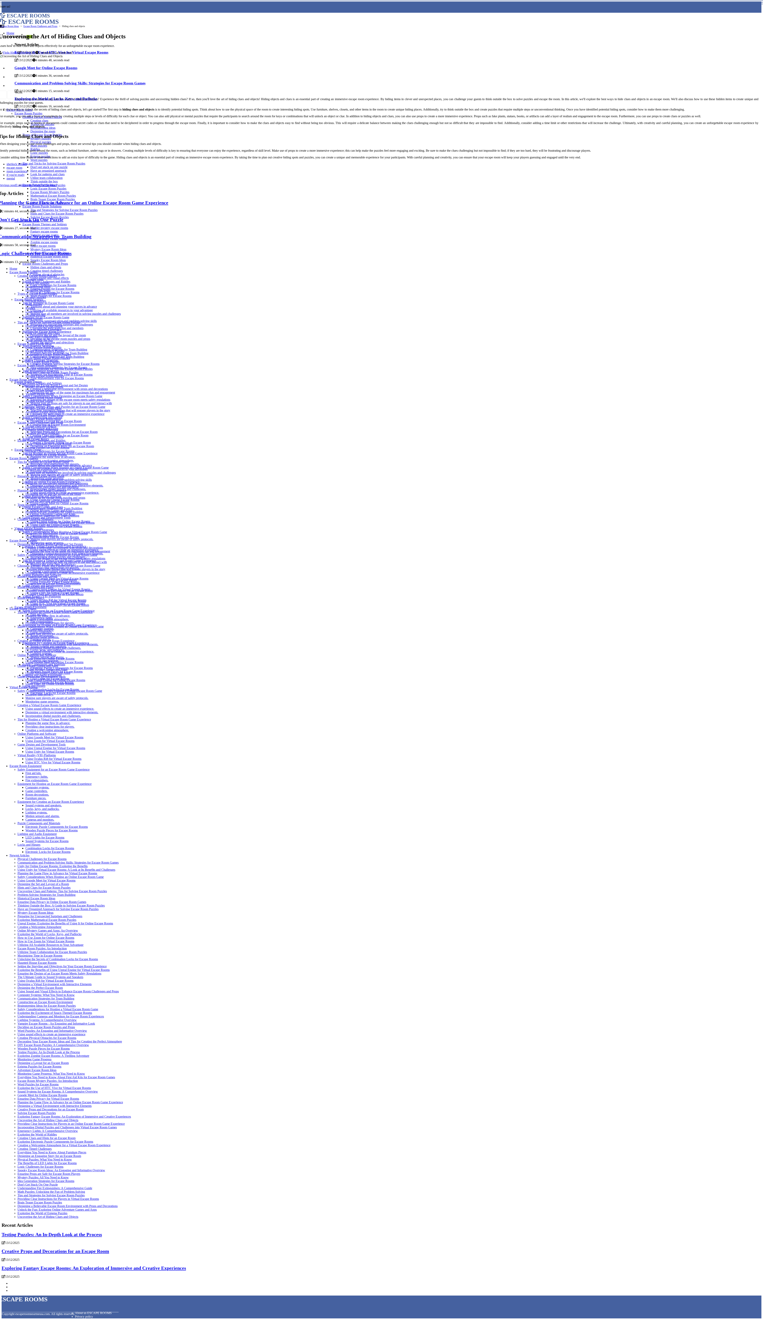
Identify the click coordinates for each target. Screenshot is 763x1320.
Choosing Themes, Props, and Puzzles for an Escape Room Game (63, 406)
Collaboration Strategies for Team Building (52, 515)
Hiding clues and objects (45, 267)
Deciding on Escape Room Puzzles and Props (46, 1027)
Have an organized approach (43, 329)
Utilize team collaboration (41, 336)
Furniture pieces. (35, 798)
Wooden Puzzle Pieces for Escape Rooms (51, 830)
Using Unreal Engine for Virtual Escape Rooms (55, 748)
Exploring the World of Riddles (37, 1134)
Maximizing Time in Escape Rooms (39, 955)
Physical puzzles (35, 301)
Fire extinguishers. (36, 780)
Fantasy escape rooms (39, 390)
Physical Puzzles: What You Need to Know (44, 1159)
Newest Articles (19, 855)
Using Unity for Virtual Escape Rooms (49, 751)
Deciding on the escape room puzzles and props (60, 338)
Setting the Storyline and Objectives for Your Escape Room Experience (62, 966)
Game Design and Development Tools (41, 676)
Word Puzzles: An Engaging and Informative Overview (52, 1030)
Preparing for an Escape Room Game (45, 317)
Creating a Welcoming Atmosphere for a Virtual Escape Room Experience (63, 1145)
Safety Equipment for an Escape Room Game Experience (53, 769)
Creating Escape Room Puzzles (37, 275)
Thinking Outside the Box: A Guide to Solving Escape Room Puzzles (61, 905)
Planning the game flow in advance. (52, 457)
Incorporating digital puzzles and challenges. (53, 648)
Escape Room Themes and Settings (39, 383)
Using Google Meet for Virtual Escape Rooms (54, 737)
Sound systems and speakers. (43, 805)
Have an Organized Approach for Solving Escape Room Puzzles (58, 909)
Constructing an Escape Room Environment (58, 424)
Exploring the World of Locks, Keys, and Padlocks (49, 934)
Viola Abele (10, 52)
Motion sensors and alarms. (42, 816)
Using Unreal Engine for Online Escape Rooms (55, 680)
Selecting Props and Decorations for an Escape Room (64, 432)
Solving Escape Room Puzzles (44, 376)
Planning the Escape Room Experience (41, 490)
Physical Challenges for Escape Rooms (50, 451)
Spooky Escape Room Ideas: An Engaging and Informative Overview (61, 1170)
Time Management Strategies (35, 529)
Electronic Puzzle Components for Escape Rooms (56, 826)
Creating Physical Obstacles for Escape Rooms (46, 1038)
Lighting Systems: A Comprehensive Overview (47, 1020)
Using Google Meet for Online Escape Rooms (59, 503)
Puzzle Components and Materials (38, 823)
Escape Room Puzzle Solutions (37, 365)
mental (11, 178)
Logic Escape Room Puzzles (43, 347)
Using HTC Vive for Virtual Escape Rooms (52, 762)
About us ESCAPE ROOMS (93, 1313)
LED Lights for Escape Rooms (44, 837)
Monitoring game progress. (42, 637)
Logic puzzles (34, 311)
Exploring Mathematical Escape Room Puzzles (46, 919)
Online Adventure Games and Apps (47, 673)
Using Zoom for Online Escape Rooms (50, 658)
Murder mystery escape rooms (44, 386)
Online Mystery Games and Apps (46, 669)
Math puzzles (33, 304)
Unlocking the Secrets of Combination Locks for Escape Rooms (57, 959)
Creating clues (34, 279)
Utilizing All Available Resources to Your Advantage (50, 945)
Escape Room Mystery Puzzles (44, 351)
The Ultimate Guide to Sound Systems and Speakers (50, 977)
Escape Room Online (23, 608)
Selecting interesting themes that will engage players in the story (70, 410)
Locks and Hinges (28, 844)
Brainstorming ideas (37, 286)
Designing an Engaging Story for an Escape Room (57, 605)
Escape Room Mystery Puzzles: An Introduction (47, 1080)
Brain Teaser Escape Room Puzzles (47, 358)
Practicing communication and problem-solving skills (58, 479)
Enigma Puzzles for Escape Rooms (52, 288)
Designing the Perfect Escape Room (40, 987)
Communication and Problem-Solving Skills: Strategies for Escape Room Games (68, 862)
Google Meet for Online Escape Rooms (42, 1095)
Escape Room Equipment (26, 766)
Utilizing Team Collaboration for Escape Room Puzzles (52, 952)
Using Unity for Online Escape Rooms (49, 683)
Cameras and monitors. (39, 819)
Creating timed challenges (46, 271)
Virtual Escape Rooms (24, 687)
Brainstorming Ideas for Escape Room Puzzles (46, 1005)
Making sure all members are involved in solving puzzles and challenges (75, 313)
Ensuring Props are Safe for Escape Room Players (48, 1173)
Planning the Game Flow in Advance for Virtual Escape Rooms (57, 873)
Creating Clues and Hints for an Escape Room (54, 594)
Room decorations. (37, 794)
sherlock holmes (17, 164)
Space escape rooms (38, 404)
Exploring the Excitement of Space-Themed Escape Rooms (54, 1012)
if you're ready (16, 175)
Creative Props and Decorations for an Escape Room (50, 1109)
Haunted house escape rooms (43, 397)
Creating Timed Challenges (34, 1148)
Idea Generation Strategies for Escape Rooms (53, 526)
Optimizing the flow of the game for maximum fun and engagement (72, 392)
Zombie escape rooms (39, 401)
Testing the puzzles (37, 283)
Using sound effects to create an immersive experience (51, 1034)
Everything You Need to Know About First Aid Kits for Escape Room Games (66, 1077)
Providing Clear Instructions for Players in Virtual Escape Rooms (58, 1199)
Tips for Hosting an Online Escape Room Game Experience (55, 612)
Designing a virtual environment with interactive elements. (61, 644)
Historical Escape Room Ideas (44, 415)
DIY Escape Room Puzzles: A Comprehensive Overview (53, 1045)
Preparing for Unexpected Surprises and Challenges (49, 916)
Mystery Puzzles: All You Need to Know (43, 1177)
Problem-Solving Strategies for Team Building (54, 512)
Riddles (30, 308)
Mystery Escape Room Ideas (43, 408)
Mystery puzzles (35, 297)
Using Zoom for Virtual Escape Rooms (50, 741)
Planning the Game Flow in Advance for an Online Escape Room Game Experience (70, 1102)
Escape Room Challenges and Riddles (41, 440)
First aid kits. (33, 773)
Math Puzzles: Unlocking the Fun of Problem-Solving (51, 1191)
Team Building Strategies (33, 504)
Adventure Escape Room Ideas (44, 411)
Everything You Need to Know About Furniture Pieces (51, 1152)
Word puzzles (34, 318)
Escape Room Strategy (24, 458)
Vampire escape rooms (39, 394)
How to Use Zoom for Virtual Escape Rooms (45, 941)
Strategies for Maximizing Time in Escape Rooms (56, 533)
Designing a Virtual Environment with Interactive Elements (54, 984)
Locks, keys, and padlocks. (42, 809)
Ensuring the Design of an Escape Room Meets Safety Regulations (59, 973)
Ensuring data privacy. (39, 630)
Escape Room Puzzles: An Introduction (42, 948)
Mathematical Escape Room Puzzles (48, 354)
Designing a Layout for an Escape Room (51, 580)
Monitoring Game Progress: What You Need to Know (51, 1073)
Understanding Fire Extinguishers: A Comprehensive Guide (54, 1188)
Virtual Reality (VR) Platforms (36, 755)
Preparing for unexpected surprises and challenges (56, 483)
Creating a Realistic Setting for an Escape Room (55, 601)
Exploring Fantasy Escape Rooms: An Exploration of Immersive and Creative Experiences (74, 1116)
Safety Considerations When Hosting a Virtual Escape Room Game (59, 690)
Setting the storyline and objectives (52, 342)
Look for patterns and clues (42, 333)
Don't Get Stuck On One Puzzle (37, 1184)
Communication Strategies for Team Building (53, 508)
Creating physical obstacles (42, 433)
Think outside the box (39, 340)
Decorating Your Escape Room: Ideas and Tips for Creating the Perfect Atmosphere (69, 1041)
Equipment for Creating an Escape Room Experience (50, 801)
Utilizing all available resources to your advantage (61, 310)
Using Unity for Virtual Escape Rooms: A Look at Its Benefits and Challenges (66, 869)
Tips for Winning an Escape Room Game (48, 303)
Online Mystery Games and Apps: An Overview (47, 930)
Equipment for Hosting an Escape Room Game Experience (54, 784)
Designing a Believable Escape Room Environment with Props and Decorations (67, 1206)
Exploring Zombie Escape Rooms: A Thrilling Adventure (53, 1055)
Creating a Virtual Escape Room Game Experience (49, 705)
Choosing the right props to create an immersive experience (67, 414)
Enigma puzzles (35, 315)
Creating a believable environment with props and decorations (69, 389)
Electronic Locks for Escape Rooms (48, 851)
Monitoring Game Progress (34, 1059)
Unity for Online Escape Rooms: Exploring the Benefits (52, 866)
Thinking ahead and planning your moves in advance (63, 306)
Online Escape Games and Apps (37, 665)
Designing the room (37, 290)
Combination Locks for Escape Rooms (49, 848)
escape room (14, 167)
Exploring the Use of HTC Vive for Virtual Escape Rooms (54, 1088)
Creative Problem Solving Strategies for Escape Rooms (65, 364)
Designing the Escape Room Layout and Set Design (50, 544)
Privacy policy (84, 1316)
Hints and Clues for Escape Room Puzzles (51, 372)
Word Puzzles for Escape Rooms (51, 296)
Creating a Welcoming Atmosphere (39, 927)
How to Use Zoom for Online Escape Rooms (45, 937)
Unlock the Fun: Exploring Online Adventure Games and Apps (57, 1209)
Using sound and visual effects (49, 278)
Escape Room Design (23, 540)
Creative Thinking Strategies (35, 519)
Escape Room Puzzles (23, 272)
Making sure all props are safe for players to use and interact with (71, 403)
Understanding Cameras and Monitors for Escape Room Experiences (60, 1016)
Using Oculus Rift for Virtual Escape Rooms (53, 758)
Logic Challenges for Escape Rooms (53, 285)
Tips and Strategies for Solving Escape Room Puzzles (59, 368)
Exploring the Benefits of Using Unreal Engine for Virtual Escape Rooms (63, 970)
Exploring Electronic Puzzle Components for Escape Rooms (55, 1141)
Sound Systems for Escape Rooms (47, 841)
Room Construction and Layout (37, 576)
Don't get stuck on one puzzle (44, 326)
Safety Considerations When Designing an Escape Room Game (62, 396)
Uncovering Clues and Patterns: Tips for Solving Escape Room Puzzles (62, 891)
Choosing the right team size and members (51, 487)
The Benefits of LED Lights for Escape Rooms (47, 1163)
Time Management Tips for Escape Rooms (57, 378)
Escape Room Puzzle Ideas (34, 343)
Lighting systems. (36, 812)
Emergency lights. (36, 776)
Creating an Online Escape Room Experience (46, 640)
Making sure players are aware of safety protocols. (61, 539)
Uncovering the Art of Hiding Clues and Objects (47, 1120)
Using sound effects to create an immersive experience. (59, 651)
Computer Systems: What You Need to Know (46, 995)
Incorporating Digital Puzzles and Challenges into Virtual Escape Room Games (67, 1127)
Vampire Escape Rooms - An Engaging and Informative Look (56, 1023)
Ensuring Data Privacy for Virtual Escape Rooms (48, 1098)
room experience (17, 171)
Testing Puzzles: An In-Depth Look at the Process (48, 1052)
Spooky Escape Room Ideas (43, 419)
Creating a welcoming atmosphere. (47, 619)
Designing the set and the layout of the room (58, 335)
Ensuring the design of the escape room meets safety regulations (70, 399)
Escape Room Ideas (9, 26)
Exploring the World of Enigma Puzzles (42, 1213)
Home (13, 268)
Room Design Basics (30, 597)
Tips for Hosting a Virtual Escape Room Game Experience (54, 719)
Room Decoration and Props (35, 587)
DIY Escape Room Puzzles (42, 361)
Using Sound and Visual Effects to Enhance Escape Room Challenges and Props (68, 991)
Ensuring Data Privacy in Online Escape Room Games (51, 902)
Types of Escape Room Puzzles (37, 293)
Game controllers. (36, 791)
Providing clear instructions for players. (50, 623)
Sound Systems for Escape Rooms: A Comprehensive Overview (57, 1091)
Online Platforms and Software (36, 655)
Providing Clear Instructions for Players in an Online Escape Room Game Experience (71, 1123)
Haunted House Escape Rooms (37, 962)
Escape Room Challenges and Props (45, 263)
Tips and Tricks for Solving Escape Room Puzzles (48, 322)
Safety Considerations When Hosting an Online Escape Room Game (60, 626)
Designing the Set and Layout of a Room (43, 884)
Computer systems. (37, 787)
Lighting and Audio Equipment (37, 834)
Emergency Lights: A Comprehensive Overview (47, 1131)
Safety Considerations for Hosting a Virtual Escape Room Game (57, 1009)
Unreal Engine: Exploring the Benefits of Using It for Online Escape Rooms (65, 923)
